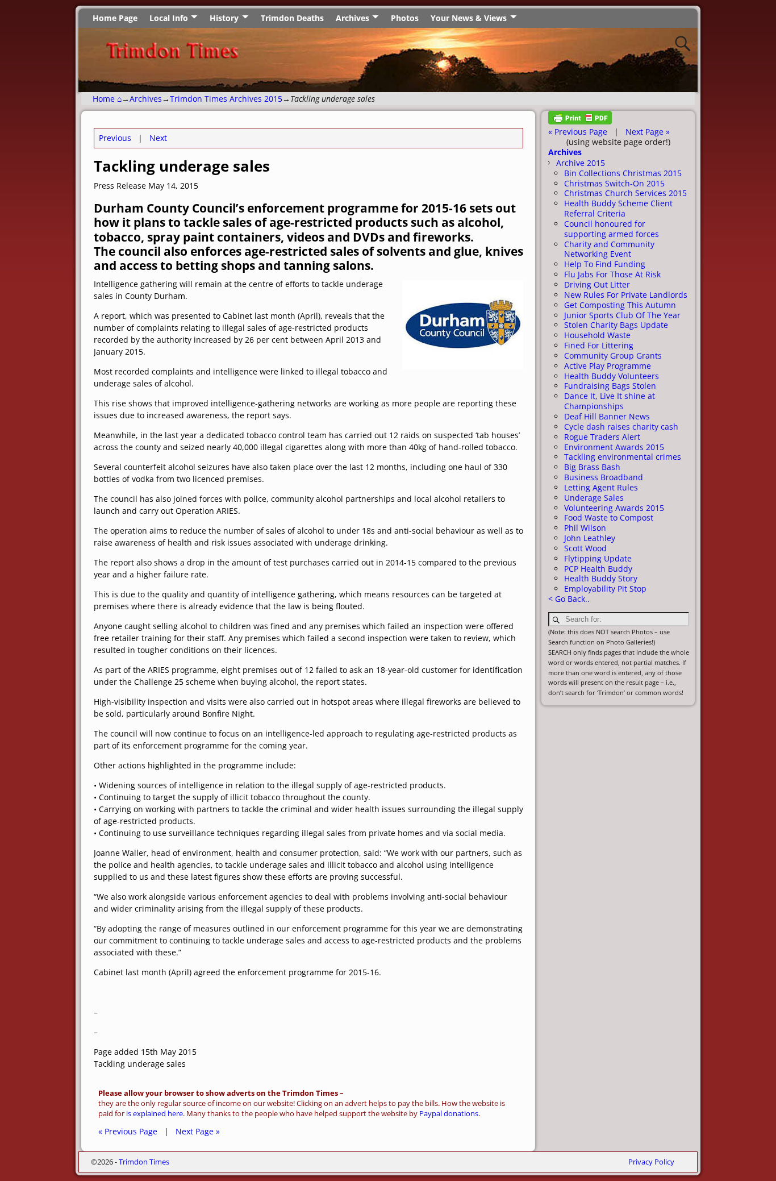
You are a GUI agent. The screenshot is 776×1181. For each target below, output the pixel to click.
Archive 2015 (580, 162)
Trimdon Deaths (292, 18)
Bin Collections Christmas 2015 (623, 173)
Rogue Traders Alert (602, 436)
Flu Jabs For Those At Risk (612, 274)
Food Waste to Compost (608, 517)
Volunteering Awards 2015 (614, 507)
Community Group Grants (613, 355)
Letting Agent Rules (601, 487)
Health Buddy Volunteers (611, 376)
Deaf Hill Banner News (607, 416)
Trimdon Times (144, 1162)
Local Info (168, 18)
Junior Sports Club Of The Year (622, 315)
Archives (352, 18)
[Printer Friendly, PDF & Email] (580, 121)
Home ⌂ (107, 98)
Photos (405, 18)
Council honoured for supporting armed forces (611, 228)
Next (158, 137)
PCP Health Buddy (598, 568)
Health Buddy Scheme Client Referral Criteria (618, 208)
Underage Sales (594, 497)
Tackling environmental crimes (622, 456)
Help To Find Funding (604, 264)
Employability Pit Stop (605, 588)
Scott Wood (585, 548)
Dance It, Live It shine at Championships (609, 400)
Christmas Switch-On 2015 (614, 183)
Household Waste (597, 335)
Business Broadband (603, 477)
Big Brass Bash (592, 466)
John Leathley (589, 538)
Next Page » (198, 1131)
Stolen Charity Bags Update (616, 324)
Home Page (115, 18)
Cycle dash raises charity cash (621, 426)
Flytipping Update (598, 558)
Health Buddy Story (600, 578)
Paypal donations (448, 1113)
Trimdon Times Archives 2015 (226, 98)
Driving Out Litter (597, 284)
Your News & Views (469, 18)
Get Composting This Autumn (620, 305)
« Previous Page (127, 1131)
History (224, 18)
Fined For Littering (598, 345)
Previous (115, 137)
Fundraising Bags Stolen (610, 385)
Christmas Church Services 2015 (625, 193)
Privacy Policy (651, 1162)
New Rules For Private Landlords (625, 294)
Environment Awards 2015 (614, 447)
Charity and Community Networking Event (609, 249)
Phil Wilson (585, 527)
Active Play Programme (607, 365)
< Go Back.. (569, 598)
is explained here (154, 1113)
